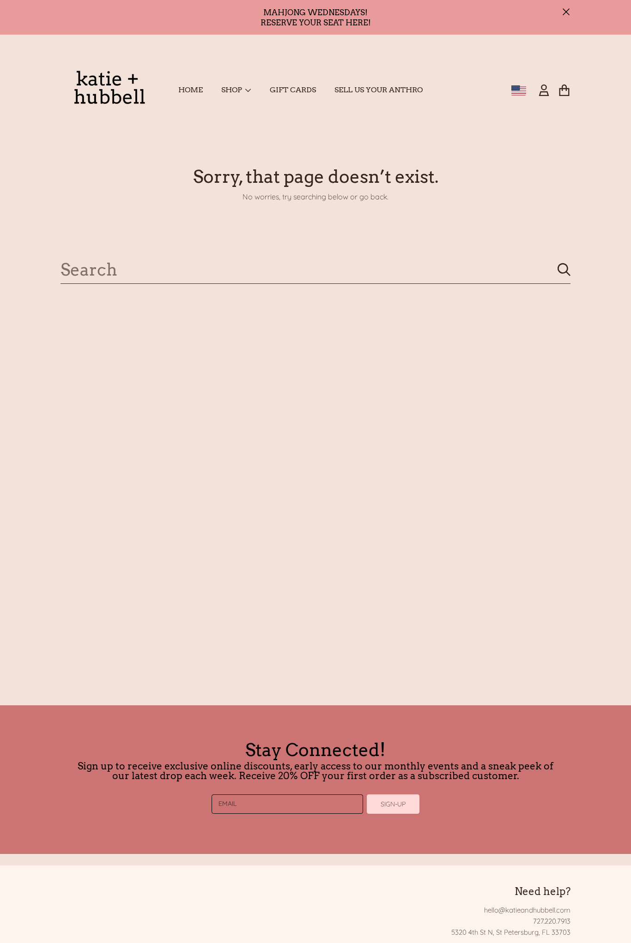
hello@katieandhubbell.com (527, 910)
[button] (564, 90)
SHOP (232, 89)
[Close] (566, 12)
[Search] (564, 269)
